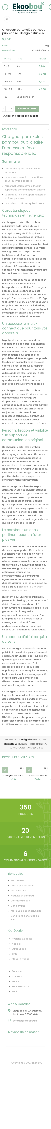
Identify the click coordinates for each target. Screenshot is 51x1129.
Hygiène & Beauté (22, 938)
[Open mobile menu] (5, 7)
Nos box (16, 944)
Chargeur (22, 744)
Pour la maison (20, 986)
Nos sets (17, 976)
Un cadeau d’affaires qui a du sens (24, 203)
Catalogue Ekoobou (22, 885)
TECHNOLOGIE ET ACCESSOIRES (25, 747)
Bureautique (19, 949)
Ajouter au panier (27, 108)
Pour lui (16, 981)
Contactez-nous (20, 900)
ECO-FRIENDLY (38, 744)
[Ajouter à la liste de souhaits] (20, 768)
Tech (44, 739)
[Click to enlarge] (7, 19)
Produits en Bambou (22, 895)
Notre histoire (18, 890)
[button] (5, 770)
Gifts (37, 739)
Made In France (20, 959)
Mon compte (17, 905)
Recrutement (18, 880)
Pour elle (17, 971)
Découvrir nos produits (31, 724)
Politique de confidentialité (25, 911)
